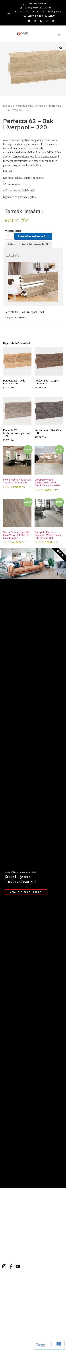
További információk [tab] (35, 244)
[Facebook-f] (23, 21)
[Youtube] (29, 21)
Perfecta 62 (40, 105)
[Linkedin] (53, 21)
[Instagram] (47, 21)
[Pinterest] (41, 21)
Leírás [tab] (12, 244)
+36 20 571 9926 (26, 892)
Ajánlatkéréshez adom (33, 236)
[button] (59, 35)
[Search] (35, 21)
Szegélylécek (24, 105)
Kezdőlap (8, 105)
